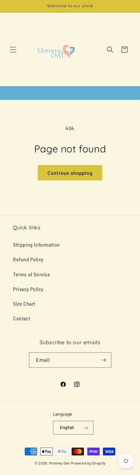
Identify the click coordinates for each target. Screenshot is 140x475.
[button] (13, 49)
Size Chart (24, 304)
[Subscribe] (104, 360)
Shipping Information (36, 245)
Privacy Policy (28, 289)
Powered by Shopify (88, 463)
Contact (21, 318)
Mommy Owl (59, 463)
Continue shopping (70, 173)
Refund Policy (28, 259)
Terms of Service (31, 274)
